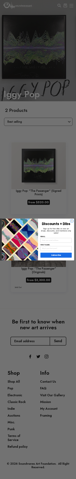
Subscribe (56, 255)
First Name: (45, 245)
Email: (43, 236)
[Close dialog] (71, 221)
